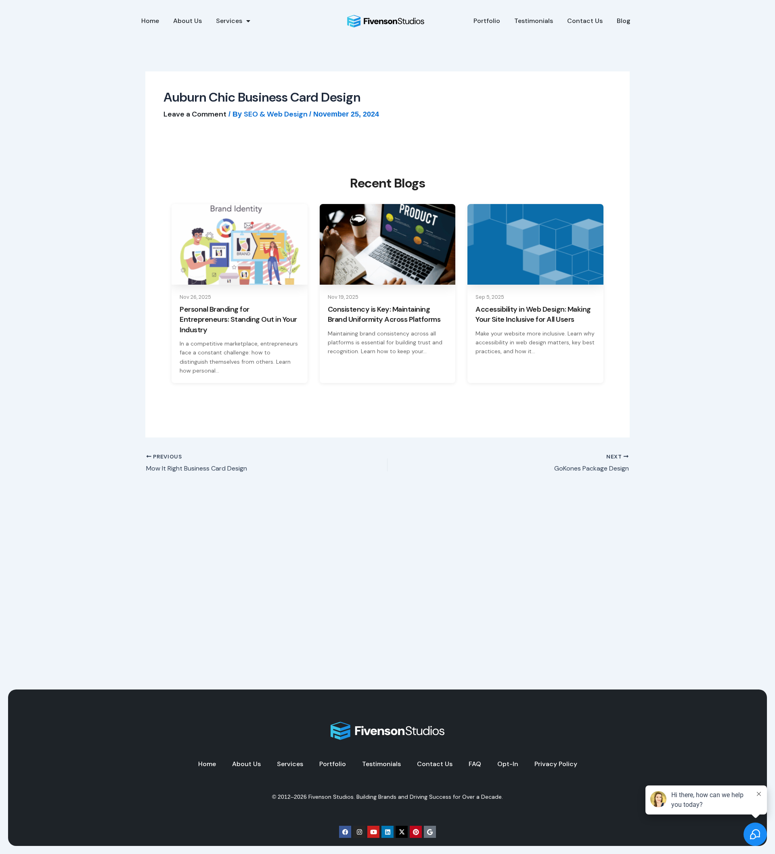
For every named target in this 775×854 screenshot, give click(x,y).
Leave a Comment (194, 114)
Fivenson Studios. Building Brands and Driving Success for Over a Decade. (405, 796)
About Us (187, 21)
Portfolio (486, 21)
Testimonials (533, 21)
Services (229, 21)
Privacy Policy (555, 764)
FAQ (475, 764)
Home (150, 21)
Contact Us (585, 21)
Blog (623, 21)
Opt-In (507, 764)
